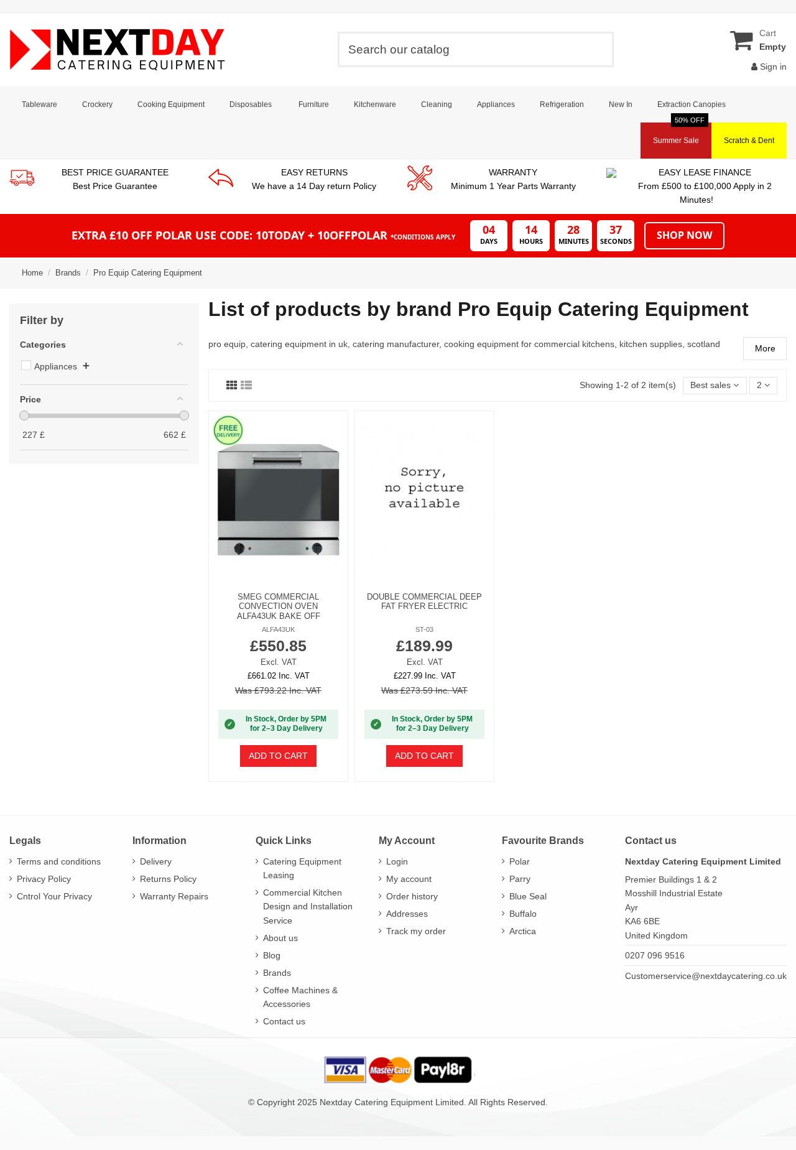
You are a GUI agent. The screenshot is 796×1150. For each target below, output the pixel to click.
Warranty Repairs (174, 896)
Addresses (407, 914)
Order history (412, 896)
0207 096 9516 (655, 955)
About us (280, 938)
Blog (271, 955)
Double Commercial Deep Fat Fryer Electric (424, 601)
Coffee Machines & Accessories (300, 997)
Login (397, 861)
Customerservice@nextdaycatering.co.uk (706, 976)
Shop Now (684, 235)
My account (409, 879)
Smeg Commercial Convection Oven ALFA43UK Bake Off (278, 606)
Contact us (284, 1021)
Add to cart (278, 756)
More (765, 348)
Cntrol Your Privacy (54, 896)
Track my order (416, 931)
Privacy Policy (44, 879)
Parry (519, 879)
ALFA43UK (278, 629)
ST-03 (424, 629)
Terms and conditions (59, 861)
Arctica (522, 931)
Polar (519, 861)
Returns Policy (168, 879)
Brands (277, 973)
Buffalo (523, 914)
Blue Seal (528, 896)
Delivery (156, 861)
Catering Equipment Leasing (302, 868)
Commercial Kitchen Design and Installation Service (308, 906)
